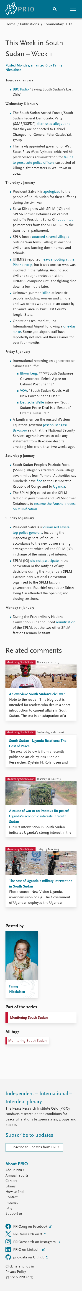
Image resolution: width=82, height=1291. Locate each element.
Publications (29, 24)
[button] (73, 9)
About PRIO (14, 1170)
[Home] (19, 9)
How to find (14, 1192)
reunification (65, 622)
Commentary (54, 24)
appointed (66, 220)
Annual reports (16, 1175)
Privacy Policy (15, 1272)
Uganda (59, 487)
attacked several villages (50, 237)
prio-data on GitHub (29, 1257)
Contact (11, 1197)
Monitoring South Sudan (29, 1018)
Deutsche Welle (32, 402)
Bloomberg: (29, 373)
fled (39, 481)
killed (46, 293)
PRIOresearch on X (28, 1234)
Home (10, 24)
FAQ (8, 1208)
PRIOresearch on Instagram (35, 1242)
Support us (14, 1213)
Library (10, 1186)
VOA (23, 391)
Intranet (11, 1203)
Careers (11, 1181)
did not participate (44, 561)
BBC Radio (21, 89)
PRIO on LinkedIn (27, 1250)
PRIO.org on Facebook (30, 1227)
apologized (51, 192)
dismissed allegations (53, 124)
